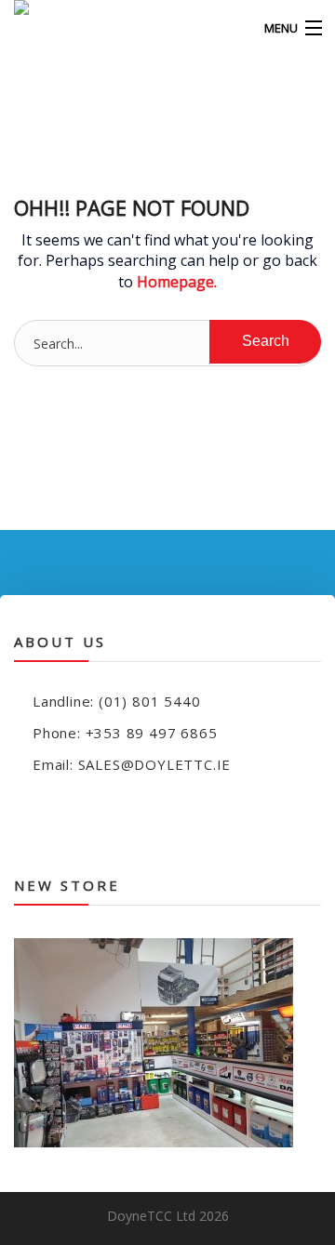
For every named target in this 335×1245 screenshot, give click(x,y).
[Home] (46, 28)
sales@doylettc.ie (155, 764)
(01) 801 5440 (149, 701)
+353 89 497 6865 (152, 732)
